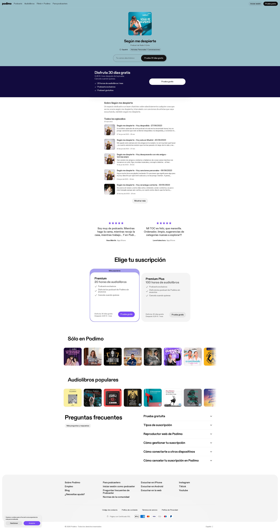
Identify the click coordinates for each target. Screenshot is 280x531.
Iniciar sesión (255, 4)
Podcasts (18, 3)
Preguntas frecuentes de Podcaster (116, 492)
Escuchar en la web (151, 490)
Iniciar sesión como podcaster (119, 486)
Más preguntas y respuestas (78, 426)
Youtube (183, 490)
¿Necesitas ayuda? (75, 494)
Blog (67, 490)
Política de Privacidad (170, 510)
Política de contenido (130, 510)
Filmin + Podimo (43, 3)
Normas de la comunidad (116, 496)
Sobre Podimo (72, 482)
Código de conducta (109, 510)
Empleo (69, 486)
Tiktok (182, 486)
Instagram (184, 482)
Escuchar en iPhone (151, 482)
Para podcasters (60, 3)
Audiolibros (29, 3)
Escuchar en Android (152, 486)
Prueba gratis (270, 4)
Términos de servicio (149, 510)
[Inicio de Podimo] (6, 3)
